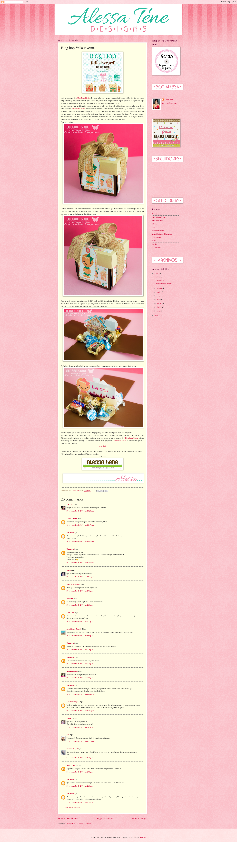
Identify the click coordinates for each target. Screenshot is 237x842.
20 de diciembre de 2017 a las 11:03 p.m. (80, 711)
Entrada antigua (139, 818)
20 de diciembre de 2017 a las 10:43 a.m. (80, 525)
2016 (157, 315)
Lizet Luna (71, 612)
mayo (159, 296)
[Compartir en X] (102, 491)
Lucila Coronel (72, 518)
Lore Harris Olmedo (74, 629)
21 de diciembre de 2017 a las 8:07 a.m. (80, 727)
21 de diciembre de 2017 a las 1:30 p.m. (80, 758)
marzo (159, 303)
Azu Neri (102, 446)
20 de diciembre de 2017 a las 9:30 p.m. (80, 663)
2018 (157, 273)
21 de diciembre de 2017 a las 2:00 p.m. (80, 772)
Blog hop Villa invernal (164, 283)
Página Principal (105, 818)
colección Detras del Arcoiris (162, 234)
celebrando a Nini (158, 230)
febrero (159, 307)
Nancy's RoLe (72, 765)
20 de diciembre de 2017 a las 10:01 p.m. (80, 694)
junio (159, 292)
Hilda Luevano (72, 671)
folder (154, 240)
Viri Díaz (70, 504)
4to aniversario (157, 214)
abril (158, 299)
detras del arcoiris (158, 237)
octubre (159, 288)
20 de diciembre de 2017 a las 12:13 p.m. (80, 577)
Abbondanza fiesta (158, 217)
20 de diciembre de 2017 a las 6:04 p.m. (80, 635)
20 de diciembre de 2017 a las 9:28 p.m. (80, 649)
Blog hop (155, 224)
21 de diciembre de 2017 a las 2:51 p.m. (80, 786)
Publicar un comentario (72, 807)
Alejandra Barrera (73, 584)
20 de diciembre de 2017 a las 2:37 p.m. (80, 621)
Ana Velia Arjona (73, 702)
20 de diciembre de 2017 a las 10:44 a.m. (80, 541)
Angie (69, 570)
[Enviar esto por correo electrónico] (97, 491)
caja (153, 227)
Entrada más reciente (68, 818)
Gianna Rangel (72, 749)
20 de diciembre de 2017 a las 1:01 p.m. (80, 591)
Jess (68, 734)
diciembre (160, 280)
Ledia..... (70, 718)
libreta (154, 244)
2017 (157, 277)
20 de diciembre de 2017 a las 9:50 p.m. (80, 678)
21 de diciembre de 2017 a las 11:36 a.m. (80, 741)
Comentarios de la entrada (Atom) (79, 823)
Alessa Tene (168, 100)
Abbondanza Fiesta (82, 98)
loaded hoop (156, 247)
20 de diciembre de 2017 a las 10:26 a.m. (80, 511)
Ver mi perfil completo (169, 103)
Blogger (143, 837)
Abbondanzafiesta (158, 220)
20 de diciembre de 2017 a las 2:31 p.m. (80, 605)
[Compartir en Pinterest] (106, 491)
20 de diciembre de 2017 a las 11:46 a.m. (80, 562)
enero (159, 311)
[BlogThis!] (99, 491)
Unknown (70, 532)
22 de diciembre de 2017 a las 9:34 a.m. (80, 802)
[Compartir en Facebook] (104, 491)
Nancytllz (70, 598)
